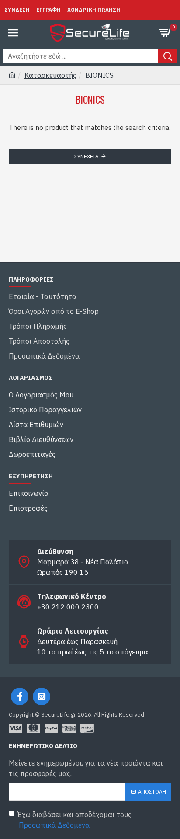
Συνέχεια (86, 156)
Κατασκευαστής (50, 75)
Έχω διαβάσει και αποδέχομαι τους (74, 819)
